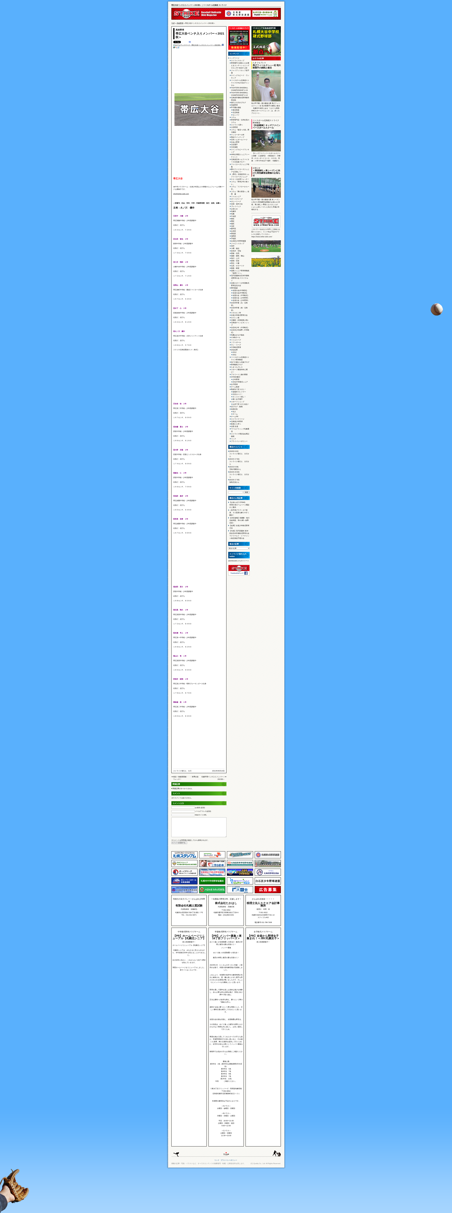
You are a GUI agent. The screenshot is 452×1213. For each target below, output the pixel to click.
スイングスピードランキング (240, 151)
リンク (233, 439)
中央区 (233, 216)
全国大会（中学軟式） (241, 295)
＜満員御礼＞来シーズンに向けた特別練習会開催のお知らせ (266, 173)
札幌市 (233, 211)
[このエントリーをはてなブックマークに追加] (190, 42)
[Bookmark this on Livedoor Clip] (178, 48)
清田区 (233, 236)
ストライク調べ (237, 125)
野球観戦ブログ (237, 365)
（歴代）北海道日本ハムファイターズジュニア (240, 175)
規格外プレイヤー (239, 392)
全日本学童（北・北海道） (239, 304)
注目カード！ (238, 394)
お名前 (200, 808)
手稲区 (233, 238)
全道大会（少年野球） (241, 300)
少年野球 (236, 379)
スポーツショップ (237, 402)
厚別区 (233, 234)
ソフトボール (236, 342)
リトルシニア (236, 196)
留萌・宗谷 (235, 261)
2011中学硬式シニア (240, 382)
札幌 (232, 214)
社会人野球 (235, 142)
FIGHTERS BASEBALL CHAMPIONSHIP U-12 (239, 94)
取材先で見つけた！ (238, 389)
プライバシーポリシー (239, 441)
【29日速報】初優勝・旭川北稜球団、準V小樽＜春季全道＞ (239, 520)
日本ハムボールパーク (239, 140)
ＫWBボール (235, 337)
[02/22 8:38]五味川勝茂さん (235, 468)
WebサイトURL (201, 815)
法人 (234, 411)
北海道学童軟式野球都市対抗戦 (240, 99)
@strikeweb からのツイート (238, 561)
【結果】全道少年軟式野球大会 (239, 527)
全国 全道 (234, 426)
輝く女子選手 (238, 399)
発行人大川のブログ (238, 102)
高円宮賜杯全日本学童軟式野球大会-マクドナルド (240, 278)
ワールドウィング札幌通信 (240, 430)
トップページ (234, 58)
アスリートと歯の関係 (239, 374)
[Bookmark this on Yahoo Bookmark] (176, 48)
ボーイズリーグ (237, 199)
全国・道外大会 (237, 204)
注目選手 (234, 145)
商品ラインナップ (237, 137)
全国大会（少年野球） (241, 298)
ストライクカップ (237, 60)
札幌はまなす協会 (237, 335)
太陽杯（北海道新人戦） (240, 320)
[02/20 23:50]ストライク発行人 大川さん (239, 474)
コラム (233, 117)
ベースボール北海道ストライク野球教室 (240, 358)
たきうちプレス (237, 367)
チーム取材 (235, 387)
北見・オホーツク (237, 266)
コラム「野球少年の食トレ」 (240, 183)
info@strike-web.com (181, 194)
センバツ (236, 115)
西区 (232, 221)
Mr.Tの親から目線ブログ (240, 362)
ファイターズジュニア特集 (240, 165)
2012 (234, 352)
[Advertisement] (199, 72)
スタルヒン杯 (236, 313)
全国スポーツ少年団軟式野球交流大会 (240, 284)
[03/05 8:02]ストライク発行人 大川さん (239, 453)
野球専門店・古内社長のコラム (240, 121)
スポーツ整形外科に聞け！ (239, 371)
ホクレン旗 (235, 318)
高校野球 (180, 23)
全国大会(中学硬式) (240, 290)
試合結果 (234, 350)
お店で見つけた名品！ (241, 404)
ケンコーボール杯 (237, 135)
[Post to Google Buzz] (174, 48)
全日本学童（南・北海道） (239, 309)
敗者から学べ (236, 424)
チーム (235, 414)
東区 (232, 219)
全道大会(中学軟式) (240, 293)
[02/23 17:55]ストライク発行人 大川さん (239, 461)
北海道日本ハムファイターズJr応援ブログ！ (240, 160)
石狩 (232, 246)
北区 (232, 226)
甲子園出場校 (236, 107)
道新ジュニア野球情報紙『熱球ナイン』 (240, 272)
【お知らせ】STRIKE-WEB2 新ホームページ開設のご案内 (239, 504)
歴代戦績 (234, 288)
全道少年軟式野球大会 (239, 315)
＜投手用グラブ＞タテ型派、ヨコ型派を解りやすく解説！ (239, 512)
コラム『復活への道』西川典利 (240, 131)
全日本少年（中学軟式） (240, 327)
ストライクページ (237, 419)
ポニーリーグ (236, 201)
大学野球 (234, 127)
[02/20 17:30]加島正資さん (234, 481)
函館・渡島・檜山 (237, 256)
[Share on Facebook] (223, 45)
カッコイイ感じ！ (239, 397)
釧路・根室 (235, 268)
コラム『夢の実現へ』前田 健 (240, 193)
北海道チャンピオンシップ (240, 324)
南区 (232, 224)
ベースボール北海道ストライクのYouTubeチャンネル (240, 82)
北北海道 (236, 112)
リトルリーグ (236, 340)
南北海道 (236, 110)
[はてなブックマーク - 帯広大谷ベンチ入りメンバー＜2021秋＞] (197, 45)
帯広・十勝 (235, 263)
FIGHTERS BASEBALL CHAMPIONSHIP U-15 (239, 89)
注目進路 (234, 147)
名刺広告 (234, 409)
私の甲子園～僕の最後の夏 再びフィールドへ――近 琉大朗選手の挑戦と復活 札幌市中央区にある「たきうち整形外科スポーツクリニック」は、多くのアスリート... (265, 108)
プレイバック (236, 206)
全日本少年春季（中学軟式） (240, 331)
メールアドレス (203, 811)
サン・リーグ (236, 345)
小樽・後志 (235, 248)
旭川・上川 (235, 258)
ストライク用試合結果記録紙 (240, 435)
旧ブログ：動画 (237, 407)
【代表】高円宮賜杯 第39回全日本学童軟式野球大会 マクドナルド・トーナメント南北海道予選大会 (239, 534)
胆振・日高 (235, 253)
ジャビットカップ (237, 243)
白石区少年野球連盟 (238, 241)
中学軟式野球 (236, 347)
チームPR (234, 416)
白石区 (233, 231)
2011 (234, 355)
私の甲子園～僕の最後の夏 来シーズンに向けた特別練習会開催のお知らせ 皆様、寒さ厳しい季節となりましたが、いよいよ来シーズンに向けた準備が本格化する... (265, 204)
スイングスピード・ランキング (240, 76)
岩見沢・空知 (236, 251)
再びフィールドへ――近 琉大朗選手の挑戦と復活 (267, 66)
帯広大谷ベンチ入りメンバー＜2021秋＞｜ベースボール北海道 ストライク (199, 5)
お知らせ (234, 209)
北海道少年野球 (237, 421)
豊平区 (233, 229)
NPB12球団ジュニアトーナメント (240, 156)
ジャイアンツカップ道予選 (240, 71)
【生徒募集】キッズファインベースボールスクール (266, 126)
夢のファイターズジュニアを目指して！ (240, 170)
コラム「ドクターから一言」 (240, 188)
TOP (173, 23)
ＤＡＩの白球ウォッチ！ (240, 179)
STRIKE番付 (235, 377)
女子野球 (234, 384)
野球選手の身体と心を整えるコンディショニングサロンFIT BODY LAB (240, 65)
